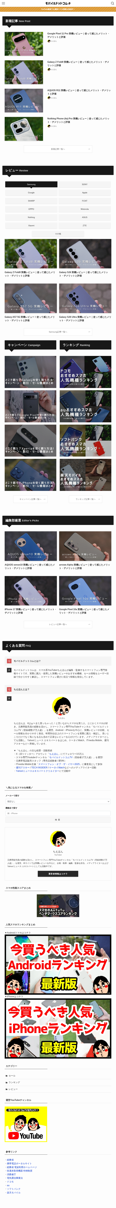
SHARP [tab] (31, 201)
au (8, 1185)
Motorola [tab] (85, 209)
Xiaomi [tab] (31, 225)
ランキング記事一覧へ (85, 499)
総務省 (10, 1160)
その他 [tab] (58, 234)
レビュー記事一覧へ (58, 624)
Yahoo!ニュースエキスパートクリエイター (37, 771)
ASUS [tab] (84, 217)
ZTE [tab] (85, 225)
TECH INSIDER (39, 767)
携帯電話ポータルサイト (19, 1163)
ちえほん (53, 754)
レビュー (13, 1089)
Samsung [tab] (31, 184)
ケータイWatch (57, 767)
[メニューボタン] (3, 3)
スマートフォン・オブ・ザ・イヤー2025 (59, 764)
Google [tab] (31, 192)
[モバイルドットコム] (58, 3)
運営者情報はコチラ (58, 874)
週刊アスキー (23, 767)
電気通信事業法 (15, 1178)
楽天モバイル (14, 1192)
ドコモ (10, 1181)
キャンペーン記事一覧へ (30, 499)
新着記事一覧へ (58, 149)
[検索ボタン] (112, 3)
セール (12, 1075)
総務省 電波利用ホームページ (22, 1167)
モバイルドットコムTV (61, 757)
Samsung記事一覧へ (58, 332)
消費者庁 (11, 1174)
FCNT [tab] (84, 201)
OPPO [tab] (31, 209)
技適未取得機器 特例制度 (19, 1171)
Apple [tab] (84, 192)
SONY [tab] (84, 184)
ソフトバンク (14, 1189)
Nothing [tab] (31, 217)
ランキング (14, 1082)
